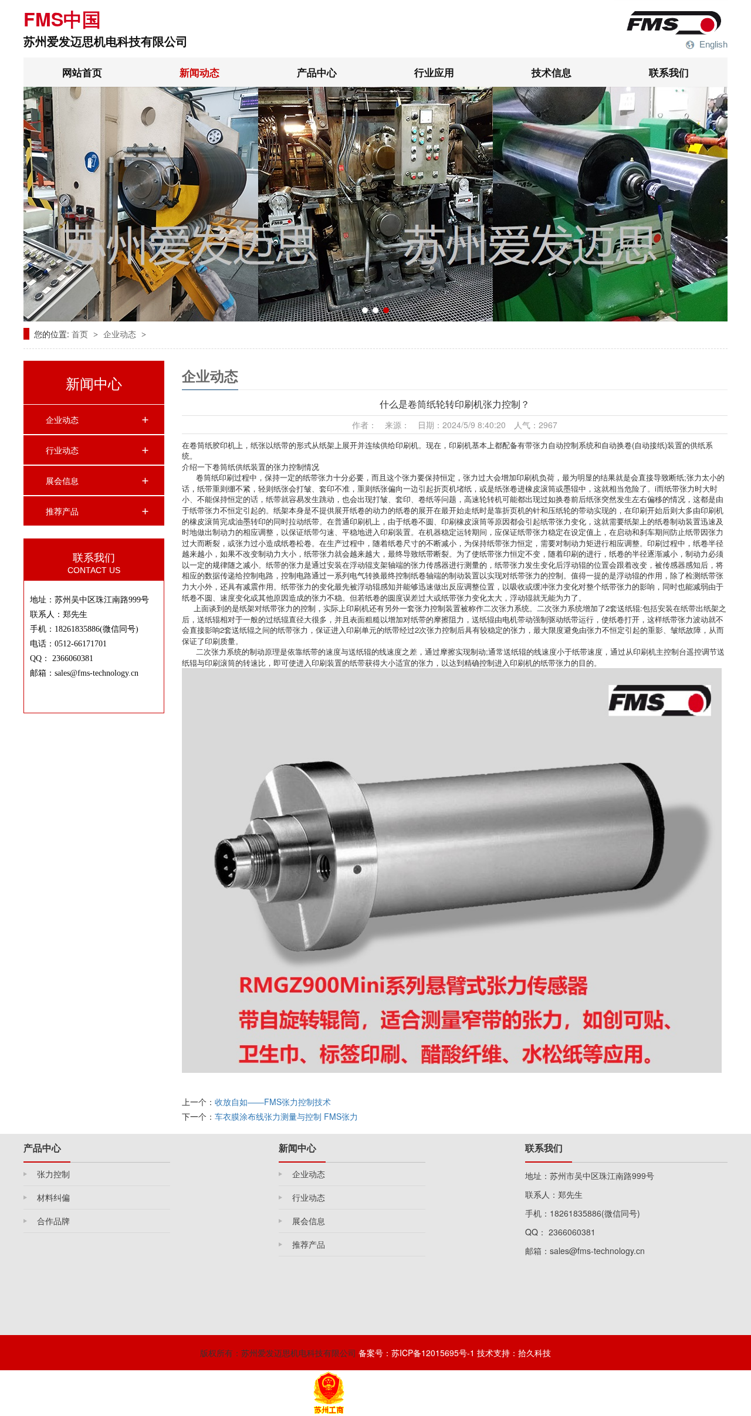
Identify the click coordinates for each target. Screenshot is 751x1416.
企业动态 (120, 334)
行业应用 (434, 72)
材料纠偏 (53, 1197)
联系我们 (669, 72)
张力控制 (53, 1174)
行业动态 (62, 450)
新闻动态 (199, 72)
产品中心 (317, 72)
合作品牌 (53, 1221)
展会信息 (62, 480)
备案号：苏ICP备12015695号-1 (416, 1353)
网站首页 (82, 72)
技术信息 (551, 72)
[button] (365, 310)
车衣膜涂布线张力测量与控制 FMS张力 (286, 1116)
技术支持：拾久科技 (514, 1353)
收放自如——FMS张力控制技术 (273, 1101)
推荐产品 (62, 511)
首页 (81, 334)
